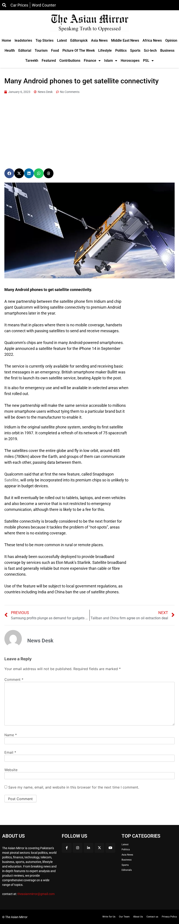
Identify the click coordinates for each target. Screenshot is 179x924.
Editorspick (79, 40)
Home (6, 40)
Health (10, 50)
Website (10, 770)
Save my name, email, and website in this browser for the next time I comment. (73, 787)
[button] (9, 173)
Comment (13, 679)
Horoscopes (130, 60)
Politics (121, 50)
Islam (108, 60)
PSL (146, 60)
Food (55, 50)
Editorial (24, 50)
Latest (62, 40)
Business (167, 50)
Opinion (171, 40)
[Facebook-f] (67, 848)
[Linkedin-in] (88, 848)
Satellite (11, 480)
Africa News (152, 40)
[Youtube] (110, 848)
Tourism (41, 50)
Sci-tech (150, 50)
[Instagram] (78, 848)
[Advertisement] (89, 131)
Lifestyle (105, 50)
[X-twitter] (99, 848)
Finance (90, 60)
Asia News (99, 40)
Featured (49, 60)
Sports (135, 50)
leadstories (23, 40)
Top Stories (44, 40)
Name (10, 735)
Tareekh (31, 60)
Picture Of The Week (78, 50)
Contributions (69, 60)
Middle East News (125, 40)
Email (10, 752)
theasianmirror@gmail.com (36, 894)
